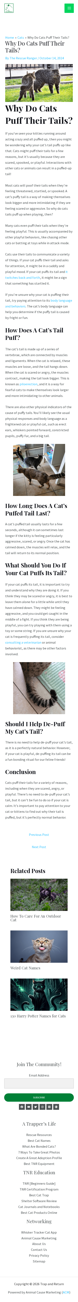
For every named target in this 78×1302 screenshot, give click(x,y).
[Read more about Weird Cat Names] (39, 946)
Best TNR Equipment (39, 1164)
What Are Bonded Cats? (39, 1146)
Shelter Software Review (39, 1201)
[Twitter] (35, 1107)
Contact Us (39, 1249)
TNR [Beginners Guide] (39, 1183)
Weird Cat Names (25, 967)
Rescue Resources (39, 1135)
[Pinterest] (49, 1107)
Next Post (39, 847)
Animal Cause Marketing (39, 1238)
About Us (39, 1244)
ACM (66, 1292)
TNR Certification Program (39, 1189)
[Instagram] (42, 1107)
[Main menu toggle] (69, 8)
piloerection (28, 384)
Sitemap (39, 1261)
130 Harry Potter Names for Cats (38, 1015)
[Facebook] (22, 1107)
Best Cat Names (39, 1140)
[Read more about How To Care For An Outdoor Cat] (39, 894)
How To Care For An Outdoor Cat (35, 917)
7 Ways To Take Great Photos (39, 1152)
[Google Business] (56, 1107)
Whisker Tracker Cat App (39, 1232)
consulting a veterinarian (23, 642)
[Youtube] (29, 1107)
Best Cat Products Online (39, 1212)
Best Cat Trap (39, 1195)
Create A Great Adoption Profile (39, 1158)
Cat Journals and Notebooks (39, 1207)
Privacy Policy (39, 1255)
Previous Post (39, 834)
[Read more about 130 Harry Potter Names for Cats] (39, 994)
